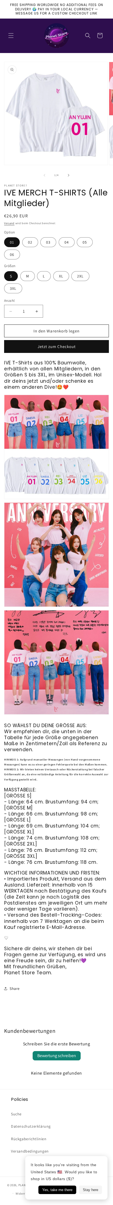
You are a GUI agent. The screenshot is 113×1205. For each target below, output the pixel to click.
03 (48, 242)
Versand (9, 223)
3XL (13, 288)
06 (12, 254)
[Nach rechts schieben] (69, 175)
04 (66, 242)
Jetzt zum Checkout (57, 346)
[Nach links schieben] (44, 175)
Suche (16, 1114)
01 (12, 242)
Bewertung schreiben (56, 1055)
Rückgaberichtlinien (28, 1138)
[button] (11, 36)
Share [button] (15, 988)
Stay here (90, 1190)
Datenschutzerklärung (31, 1126)
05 (85, 242)
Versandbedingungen (30, 1151)
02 (30, 242)
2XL (80, 276)
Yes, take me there (57, 1190)
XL (61, 276)
